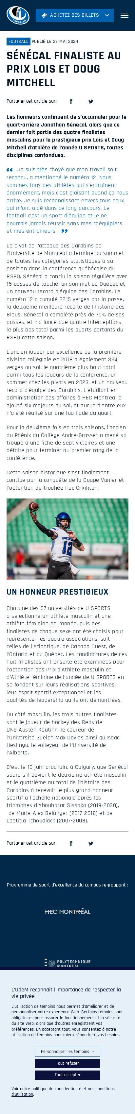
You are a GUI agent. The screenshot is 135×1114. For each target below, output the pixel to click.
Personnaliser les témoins (67, 1052)
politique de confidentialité (56, 1089)
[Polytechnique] (67, 960)
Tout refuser (67, 1063)
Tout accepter (68, 1075)
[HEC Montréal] (67, 912)
